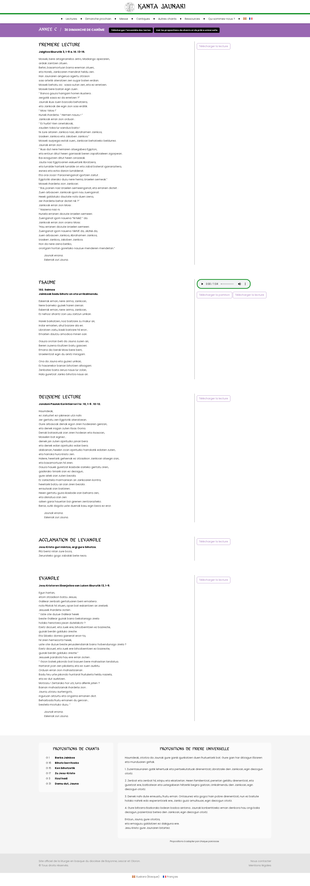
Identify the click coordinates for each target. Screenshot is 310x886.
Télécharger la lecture (213, 46)
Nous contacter (261, 861)
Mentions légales (260, 865)
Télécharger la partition (214, 295)
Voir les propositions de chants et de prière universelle (186, 30)
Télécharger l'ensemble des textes (131, 30)
